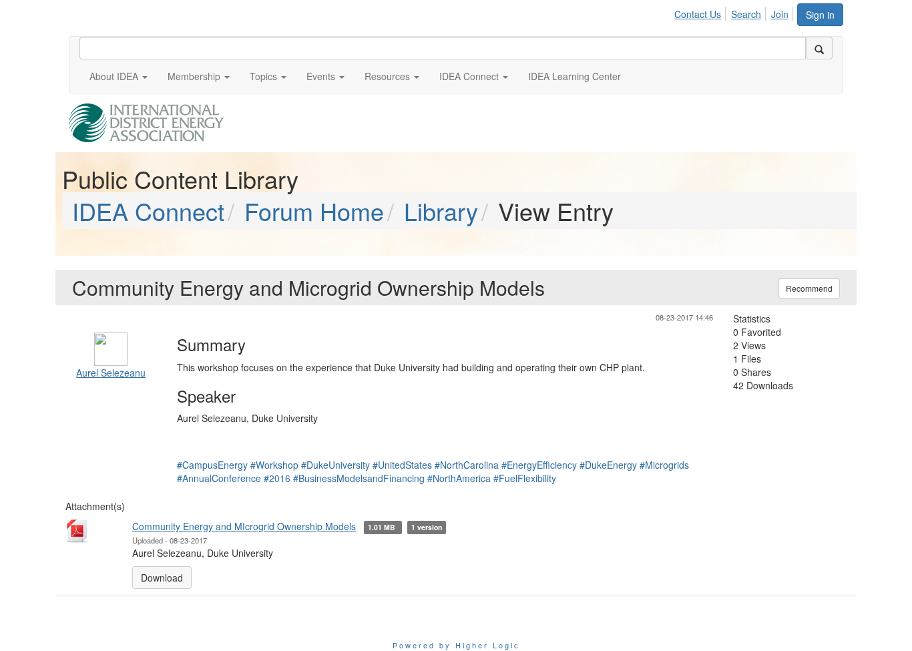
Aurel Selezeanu (111, 372)
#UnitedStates (402, 464)
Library (441, 211)
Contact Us (697, 14)
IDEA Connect (148, 211)
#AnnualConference (219, 478)
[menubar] (735, 12)
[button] (118, 76)
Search (746, 14)
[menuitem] (701, 12)
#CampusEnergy (212, 464)
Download (162, 577)
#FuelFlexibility (524, 478)
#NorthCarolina (467, 464)
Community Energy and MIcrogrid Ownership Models (244, 526)
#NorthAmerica (459, 478)
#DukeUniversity (335, 464)
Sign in (820, 14)
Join (779, 14)
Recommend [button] (809, 288)
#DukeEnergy (608, 464)
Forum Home (314, 211)
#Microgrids (664, 464)
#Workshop (274, 464)
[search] (819, 48)
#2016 (277, 478)
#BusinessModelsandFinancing (359, 478)
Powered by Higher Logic (456, 645)
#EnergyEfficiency (539, 464)
